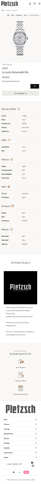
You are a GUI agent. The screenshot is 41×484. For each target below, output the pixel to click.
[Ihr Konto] (30, 3)
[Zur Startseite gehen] (9, 3)
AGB (20, 464)
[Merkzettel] (34, 3)
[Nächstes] (39, 38)
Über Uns (6, 438)
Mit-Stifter (7, 443)
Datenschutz (16, 464)
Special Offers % (8, 434)
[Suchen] (2, 10)
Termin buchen (8, 453)
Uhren (5, 419)
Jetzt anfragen (19, 93)
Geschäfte (7, 448)
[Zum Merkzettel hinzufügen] (34, 86)
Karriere (6, 457)
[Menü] (39, 3)
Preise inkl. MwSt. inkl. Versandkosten (10, 81)
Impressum (9, 464)
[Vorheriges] (1, 38)
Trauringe (6, 429)
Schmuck (6, 424)
